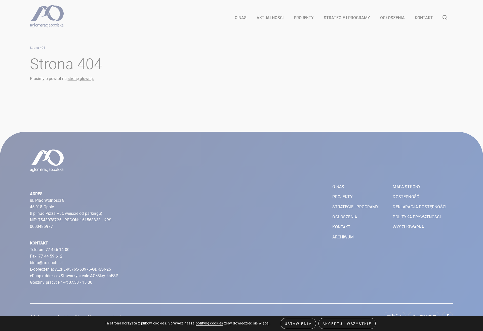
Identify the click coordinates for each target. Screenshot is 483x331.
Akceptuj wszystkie (347, 324)
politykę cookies (209, 323)
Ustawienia (298, 324)
